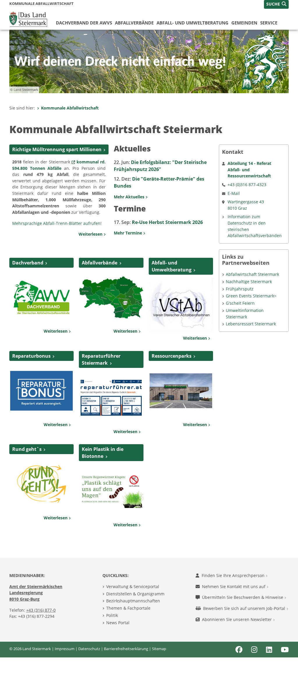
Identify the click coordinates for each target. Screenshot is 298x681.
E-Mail (234, 193)
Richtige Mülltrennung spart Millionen (57, 149)
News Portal (118, 622)
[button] (276, 4)
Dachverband (27, 263)
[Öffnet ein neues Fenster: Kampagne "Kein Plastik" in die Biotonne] (111, 490)
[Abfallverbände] (111, 297)
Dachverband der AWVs (84, 23)
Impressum (64, 648)
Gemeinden (244, 23)
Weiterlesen (91, 234)
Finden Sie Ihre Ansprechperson (234, 575)
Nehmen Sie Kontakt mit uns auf (234, 586)
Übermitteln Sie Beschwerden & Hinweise (243, 597)
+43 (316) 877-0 (41, 610)
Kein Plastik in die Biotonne (102, 452)
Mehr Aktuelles (130, 197)
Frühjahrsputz (239, 289)
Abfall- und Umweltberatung (192, 23)
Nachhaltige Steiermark (249, 281)
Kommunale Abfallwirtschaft (70, 108)
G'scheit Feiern (240, 303)
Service (268, 23)
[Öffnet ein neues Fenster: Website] (41, 483)
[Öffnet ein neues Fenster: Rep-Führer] (111, 397)
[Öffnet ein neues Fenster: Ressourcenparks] (181, 390)
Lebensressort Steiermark (251, 324)
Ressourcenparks (171, 356)
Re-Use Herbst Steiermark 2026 (158, 222)
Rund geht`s (27, 449)
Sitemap (159, 648)
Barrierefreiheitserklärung (126, 648)
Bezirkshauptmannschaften (133, 601)
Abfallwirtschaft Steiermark (252, 274)
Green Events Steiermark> (251, 296)
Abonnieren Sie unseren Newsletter (237, 619)
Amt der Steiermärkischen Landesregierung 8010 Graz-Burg (35, 593)
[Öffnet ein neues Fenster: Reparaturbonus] (41, 390)
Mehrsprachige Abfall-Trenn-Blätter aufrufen (56, 223)
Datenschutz (89, 648)
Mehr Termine (128, 233)
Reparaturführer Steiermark (101, 359)
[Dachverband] (41, 297)
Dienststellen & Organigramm (135, 594)
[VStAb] (181, 304)
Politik (112, 615)
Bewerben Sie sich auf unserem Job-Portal (244, 608)
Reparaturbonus (31, 356)
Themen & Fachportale (128, 608)
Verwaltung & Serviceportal (132, 586)
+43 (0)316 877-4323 (247, 184)
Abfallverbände (134, 23)
